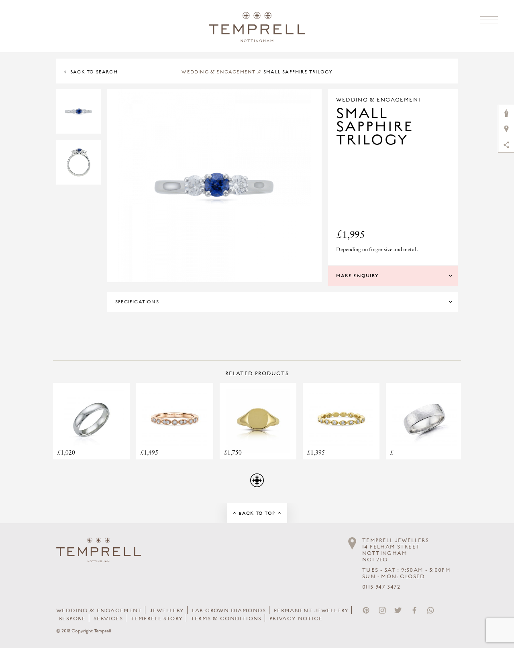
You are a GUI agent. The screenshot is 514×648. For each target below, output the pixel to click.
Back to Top (257, 513)
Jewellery (167, 610)
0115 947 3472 (381, 587)
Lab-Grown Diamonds (229, 610)
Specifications (137, 302)
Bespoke (72, 619)
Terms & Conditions (226, 619)
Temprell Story (157, 619)
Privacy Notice (296, 619)
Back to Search (94, 72)
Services (108, 619)
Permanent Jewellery (311, 610)
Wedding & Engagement (218, 72)
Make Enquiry (357, 275)
